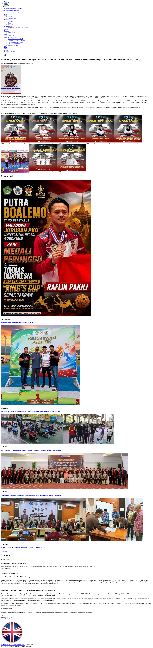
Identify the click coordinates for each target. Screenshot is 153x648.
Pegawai (10, 24)
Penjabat (10, 21)
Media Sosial (11, 32)
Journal (6, 50)
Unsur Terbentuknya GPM (15, 39)
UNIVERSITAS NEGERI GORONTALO (13, 645)
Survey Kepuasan (13, 45)
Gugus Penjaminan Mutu (11, 37)
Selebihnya (4, 551)
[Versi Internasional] (5, 55)
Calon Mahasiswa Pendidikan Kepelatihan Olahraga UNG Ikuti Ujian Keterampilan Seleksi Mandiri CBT (33, 450)
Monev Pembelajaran (14, 43)
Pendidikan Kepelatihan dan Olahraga (18, 27)
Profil (5, 15)
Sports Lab (11, 35)
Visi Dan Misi (12, 18)
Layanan (6, 31)
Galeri (6, 29)
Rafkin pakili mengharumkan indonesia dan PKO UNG (17, 322)
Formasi (6, 19)
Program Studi (8, 26)
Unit (5, 34)
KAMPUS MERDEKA (11, 51)
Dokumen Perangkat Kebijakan (16, 40)
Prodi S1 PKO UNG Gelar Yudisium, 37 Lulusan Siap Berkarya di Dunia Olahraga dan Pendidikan (31, 495)
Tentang (10, 16)
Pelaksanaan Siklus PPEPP (15, 42)
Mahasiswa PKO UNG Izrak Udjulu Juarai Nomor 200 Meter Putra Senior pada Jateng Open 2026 (30, 411)
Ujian (5, 47)
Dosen (9, 23)
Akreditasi (7, 48)
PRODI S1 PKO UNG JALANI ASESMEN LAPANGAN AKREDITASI (23, 547)
